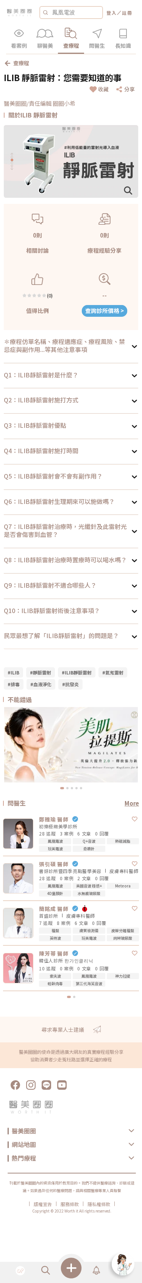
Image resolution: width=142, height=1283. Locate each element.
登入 (111, 12)
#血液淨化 (40, 684)
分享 (129, 89)
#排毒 (14, 684)
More (132, 803)
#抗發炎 (70, 684)
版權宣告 (43, 1204)
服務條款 (70, 1204)
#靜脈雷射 (40, 672)
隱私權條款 (98, 1204)
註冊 (127, 12)
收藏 (103, 89)
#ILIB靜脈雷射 (77, 672)
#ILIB (13, 672)
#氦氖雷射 (112, 672)
